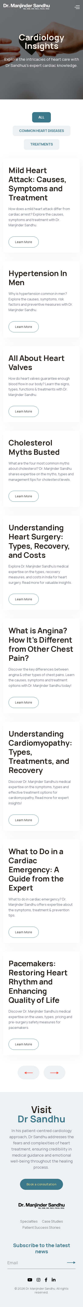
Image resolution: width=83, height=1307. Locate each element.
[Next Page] (54, 1072)
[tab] (41, 117)
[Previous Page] (28, 1072)
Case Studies (52, 1221)
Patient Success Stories (41, 1228)
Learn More (23, 242)
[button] (77, 7)
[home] (26, 7)
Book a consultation (42, 1184)
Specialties (29, 1221)
